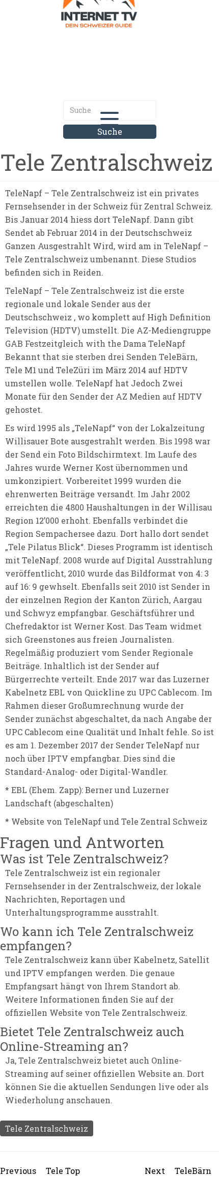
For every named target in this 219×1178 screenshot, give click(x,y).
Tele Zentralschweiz (46, 1128)
